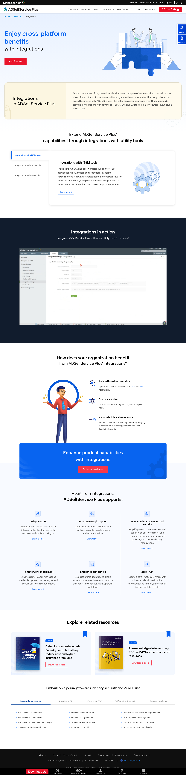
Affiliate (159, 3)
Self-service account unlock (30, 717)
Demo (96, 9)
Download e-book (56, 665)
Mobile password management (137, 717)
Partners (150, 3)
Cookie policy (140, 755)
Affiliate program (56, 761)
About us (43, 755)
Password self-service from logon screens (142, 713)
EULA (55, 755)
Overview (73, 9)
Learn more (65, 192)
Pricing (181, 32)
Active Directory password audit (138, 727)
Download (169, 9)
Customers (149, 9)
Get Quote (181, 42)
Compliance (104, 755)
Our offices (109, 761)
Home (7, 16)
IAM (141, 387)
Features (85, 9)
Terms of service (71, 755)
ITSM (133, 387)
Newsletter (74, 761)
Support (135, 9)
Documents (108, 9)
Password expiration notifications (32, 727)
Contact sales (91, 761)
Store (142, 3)
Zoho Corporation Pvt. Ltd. (87, 768)
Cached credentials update (83, 722)
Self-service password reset (30, 713)
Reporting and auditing (81, 727)
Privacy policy (121, 755)
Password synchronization (82, 713)
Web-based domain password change (35, 722)
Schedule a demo (93, 469)
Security (88, 755)
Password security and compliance (139, 722)
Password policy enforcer (82, 717)
